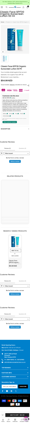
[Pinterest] (11, 391)
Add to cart (16, 250)
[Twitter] (15, 391)
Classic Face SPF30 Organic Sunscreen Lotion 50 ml (14, 262)
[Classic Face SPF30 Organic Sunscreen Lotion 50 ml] (15, 241)
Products (8, 22)
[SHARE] (28, 85)
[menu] (2, 7)
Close (28, 2)
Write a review (15, 161)
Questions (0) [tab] (22, 148)
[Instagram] (7, 391)
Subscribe (23, 386)
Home (2, 22)
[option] (15, 2)
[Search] (7, 7)
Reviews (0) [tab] (7, 148)
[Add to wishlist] (2, 415)
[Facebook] (2, 391)
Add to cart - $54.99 (17, 415)
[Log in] (23, 7)
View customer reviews (10, 122)
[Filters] (2, 153)
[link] (15, 219)
